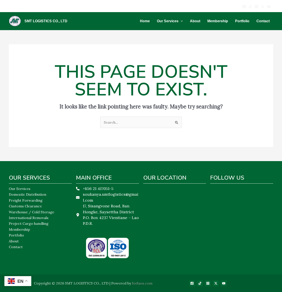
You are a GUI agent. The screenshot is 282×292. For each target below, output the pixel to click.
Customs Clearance (25, 206)
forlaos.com (142, 283)
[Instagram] (256, 6)
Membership (19, 229)
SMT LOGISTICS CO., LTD (45, 21)
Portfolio (16, 235)
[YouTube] (269, 6)
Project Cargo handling (28, 223)
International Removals (28, 218)
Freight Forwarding (26, 200)
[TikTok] (200, 283)
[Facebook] (244, 6)
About (14, 241)
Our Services (19, 188)
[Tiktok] (250, 6)
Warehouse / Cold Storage (31, 212)
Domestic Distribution (27, 194)
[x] (262, 6)
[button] (180, 21)
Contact (16, 247)
